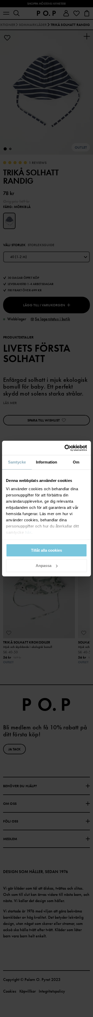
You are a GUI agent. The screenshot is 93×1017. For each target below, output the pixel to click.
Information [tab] (46, 462)
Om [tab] (76, 462)
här (28, 532)
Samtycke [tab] (17, 462)
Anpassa (43, 565)
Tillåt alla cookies (46, 550)
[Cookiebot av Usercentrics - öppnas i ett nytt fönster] (65, 448)
